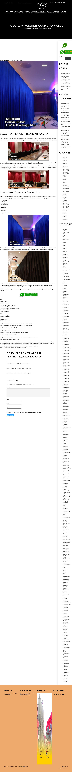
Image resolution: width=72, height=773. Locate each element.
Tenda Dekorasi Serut (67, 603)
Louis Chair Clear (66, 396)
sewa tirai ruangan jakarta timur (12, 344)
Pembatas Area (65, 508)
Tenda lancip (65, 613)
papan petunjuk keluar (66, 501)
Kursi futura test (65, 313)
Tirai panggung (65, 673)
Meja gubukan (65, 421)
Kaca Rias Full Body (66, 269)
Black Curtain (65, 249)
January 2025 (65, 185)
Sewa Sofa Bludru (66, 548)
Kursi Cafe (65, 292)
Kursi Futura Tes (65, 312)
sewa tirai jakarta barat (39, 341)
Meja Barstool (65, 409)
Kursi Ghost (65, 314)
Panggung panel (66, 498)
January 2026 (65, 167)
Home (24, 28)
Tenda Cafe (65, 600)
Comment (9, 387)
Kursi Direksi (65, 295)
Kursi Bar (64, 288)
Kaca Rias (64, 267)
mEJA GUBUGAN (66, 419)
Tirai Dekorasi (65, 666)
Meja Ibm (64, 425)
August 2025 (65, 175)
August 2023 (65, 210)
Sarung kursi (65, 524)
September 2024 (66, 191)
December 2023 (66, 204)
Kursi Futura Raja (66, 310)
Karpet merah (65, 275)
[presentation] (38, 729)
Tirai (64, 662)
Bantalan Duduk (65, 241)
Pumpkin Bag (65, 518)
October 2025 (65, 172)
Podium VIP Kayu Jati (66, 517)
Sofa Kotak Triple (66, 580)
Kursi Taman (65, 345)
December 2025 (66, 169)
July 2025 (64, 176)
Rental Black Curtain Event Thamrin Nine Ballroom (65, 146)
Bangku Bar (65, 235)
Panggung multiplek (66, 496)
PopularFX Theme (24, 766)
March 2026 (65, 164)
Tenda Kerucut (65, 610)
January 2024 (65, 203)
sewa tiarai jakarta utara (30, 341)
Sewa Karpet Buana (66, 539)
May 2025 (64, 179)
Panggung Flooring (66, 490)
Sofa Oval (65, 586)
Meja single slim (66, 461)
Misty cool (65, 487)
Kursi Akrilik (65, 285)
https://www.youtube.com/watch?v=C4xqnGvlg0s (9, 339)
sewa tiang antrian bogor (20, 341)
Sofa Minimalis (65, 585)
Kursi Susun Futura (66, 344)
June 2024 (65, 195)
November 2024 (66, 188)
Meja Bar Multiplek (66, 406)
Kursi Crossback (66, 294)
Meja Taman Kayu (66, 467)
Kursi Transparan (66, 384)
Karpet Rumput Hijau (66, 278)
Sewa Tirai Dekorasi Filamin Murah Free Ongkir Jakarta (20, 368)
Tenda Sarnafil (65, 635)
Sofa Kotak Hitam (66, 577)
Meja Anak (65, 403)
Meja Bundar (65, 412)
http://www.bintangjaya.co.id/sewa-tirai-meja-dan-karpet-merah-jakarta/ (14, 332)
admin (21, 60)
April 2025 (65, 181)
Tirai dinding (65, 669)
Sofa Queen (65, 588)
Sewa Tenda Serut (66, 560)
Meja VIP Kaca (65, 483)
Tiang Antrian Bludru (66, 647)
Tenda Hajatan (65, 607)
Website (8, 407)
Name (8, 399)
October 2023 (65, 207)
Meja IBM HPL (65, 428)
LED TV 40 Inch (65, 391)
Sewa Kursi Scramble (66, 540)
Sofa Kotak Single (66, 579)
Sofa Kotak (65, 574)
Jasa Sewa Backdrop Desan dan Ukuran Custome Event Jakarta (65, 123)
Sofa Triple (65, 592)
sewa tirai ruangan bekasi (32, 343)
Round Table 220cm (66, 523)
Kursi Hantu (65, 317)
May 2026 (64, 161)
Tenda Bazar (65, 597)
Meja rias (64, 456)
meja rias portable (66, 458)
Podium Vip (65, 515)
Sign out (64, 567)
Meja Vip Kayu (65, 484)
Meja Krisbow (65, 437)
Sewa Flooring (65, 535)
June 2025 (65, 178)
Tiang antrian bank (66, 645)
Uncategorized (65, 679)
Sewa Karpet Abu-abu (66, 538)
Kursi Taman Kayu (66, 347)
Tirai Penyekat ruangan (30, 28)
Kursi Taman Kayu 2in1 (67, 348)
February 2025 (65, 184)
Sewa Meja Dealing (66, 542)
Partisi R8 (64, 507)
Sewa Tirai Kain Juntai (66, 564)
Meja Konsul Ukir (66, 434)
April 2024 (65, 198)
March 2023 (65, 218)
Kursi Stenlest (65, 341)
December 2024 (66, 187)
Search (60, 56)
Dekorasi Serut (65, 257)
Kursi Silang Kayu (66, 338)
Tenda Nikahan (65, 614)
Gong (64, 266)
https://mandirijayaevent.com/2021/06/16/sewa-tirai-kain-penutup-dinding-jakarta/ (16, 325)
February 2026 (65, 166)
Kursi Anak (65, 286)
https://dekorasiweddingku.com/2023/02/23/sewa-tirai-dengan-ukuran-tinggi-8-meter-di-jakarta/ (19, 337)
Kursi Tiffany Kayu (66, 371)
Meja (64, 397)
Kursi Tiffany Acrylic (66, 368)
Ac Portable (65, 229)
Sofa (64, 573)
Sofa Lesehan (65, 582)
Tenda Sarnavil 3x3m (66, 639)
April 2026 (65, 163)
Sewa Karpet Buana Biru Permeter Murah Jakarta (65, 126)
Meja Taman (65, 462)
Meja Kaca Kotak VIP (66, 430)
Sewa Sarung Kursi (66, 546)
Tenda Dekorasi (66, 601)
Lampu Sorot (65, 390)
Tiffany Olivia (65, 660)
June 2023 (64, 213)
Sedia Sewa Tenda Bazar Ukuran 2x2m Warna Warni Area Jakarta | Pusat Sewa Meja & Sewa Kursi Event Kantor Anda (65, 141)
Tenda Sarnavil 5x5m (66, 641)
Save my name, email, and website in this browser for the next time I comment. (24, 412)
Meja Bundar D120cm (66, 413)
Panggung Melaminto (66, 495)
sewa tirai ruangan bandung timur (20, 343)
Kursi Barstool (65, 289)
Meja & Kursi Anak (66, 399)
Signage (64, 572)
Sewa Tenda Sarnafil (66, 558)
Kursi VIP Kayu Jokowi (66, 387)
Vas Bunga (65, 681)
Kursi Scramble (65, 337)
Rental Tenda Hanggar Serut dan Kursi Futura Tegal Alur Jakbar (65, 88)
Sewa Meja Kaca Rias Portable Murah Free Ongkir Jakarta (21, 373)
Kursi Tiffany (65, 366)
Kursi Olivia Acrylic (66, 329)
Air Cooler (64, 230)
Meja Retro (65, 455)
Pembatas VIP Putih (66, 509)
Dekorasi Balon (65, 254)
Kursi (64, 282)
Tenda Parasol (65, 617)
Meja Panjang (65, 449)
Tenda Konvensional (66, 611)
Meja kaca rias (65, 431)
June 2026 (65, 160)
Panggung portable (66, 499)
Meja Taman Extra (66, 465)
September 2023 (66, 209)
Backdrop (64, 233)
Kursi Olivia (65, 328)
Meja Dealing (65, 418)
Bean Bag (64, 245)
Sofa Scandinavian (66, 589)
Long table (65, 393)
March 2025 (65, 182)
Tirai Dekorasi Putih (66, 668)
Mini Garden (65, 486)
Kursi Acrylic (65, 283)
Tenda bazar (65, 598)
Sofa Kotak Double (66, 576)
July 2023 (64, 212)
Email (8, 403)
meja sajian (65, 459)
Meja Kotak (65, 436)
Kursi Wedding (65, 388)
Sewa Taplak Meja (66, 551)
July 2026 (64, 158)
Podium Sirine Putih (66, 511)
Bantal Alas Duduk (66, 239)
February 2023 (65, 219)
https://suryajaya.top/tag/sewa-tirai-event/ (8, 330)
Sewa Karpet (65, 536)
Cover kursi (65, 252)
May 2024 (64, 197)
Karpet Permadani (66, 276)
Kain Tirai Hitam (65, 273)
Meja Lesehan (65, 444)
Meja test (64, 481)
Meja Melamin (65, 447)
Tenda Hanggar (65, 608)
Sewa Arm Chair (66, 526)
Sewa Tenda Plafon (66, 554)
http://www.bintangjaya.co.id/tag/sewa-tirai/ (8, 334)
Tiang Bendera (65, 651)
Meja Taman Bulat (66, 464)
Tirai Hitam (65, 670)
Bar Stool (64, 242)
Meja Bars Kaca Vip (66, 408)
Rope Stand (65, 520)
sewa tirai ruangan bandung (49, 341)
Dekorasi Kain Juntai (66, 255)
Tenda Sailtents (66, 634)
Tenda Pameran (66, 616)
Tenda (64, 595)
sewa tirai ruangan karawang (23, 344)
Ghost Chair (65, 263)
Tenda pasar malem (66, 619)
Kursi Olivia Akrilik (66, 331)
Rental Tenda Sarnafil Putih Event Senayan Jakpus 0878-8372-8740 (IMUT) (65, 75)
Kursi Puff (64, 334)
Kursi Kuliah (65, 319)
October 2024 (65, 189)
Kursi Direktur (65, 297)
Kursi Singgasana (66, 340)
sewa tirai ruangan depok (42, 343)
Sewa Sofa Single (66, 549)
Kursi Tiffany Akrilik (66, 369)
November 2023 (66, 206)
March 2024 (65, 200)
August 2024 (65, 192)
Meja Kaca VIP (65, 433)
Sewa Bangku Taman (66, 527)
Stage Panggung (66, 594)
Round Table (65, 521)
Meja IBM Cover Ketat (66, 427)
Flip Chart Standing (66, 261)
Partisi (64, 505)
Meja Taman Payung (66, 480)
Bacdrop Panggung (66, 232)
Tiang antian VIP (66, 642)
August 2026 (65, 157)
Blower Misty (65, 251)
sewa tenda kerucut (66, 552)
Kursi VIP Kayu (65, 385)
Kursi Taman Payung (66, 365)
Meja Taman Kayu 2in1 (67, 468)
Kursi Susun (65, 343)
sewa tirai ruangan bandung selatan (7, 343)
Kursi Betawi (65, 291)
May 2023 (64, 215)
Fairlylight (64, 258)
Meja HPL (64, 422)
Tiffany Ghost (65, 659)
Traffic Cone (65, 678)
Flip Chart (64, 260)
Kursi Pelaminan (66, 332)
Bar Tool (64, 244)
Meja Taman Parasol (66, 478)
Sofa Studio (65, 591)
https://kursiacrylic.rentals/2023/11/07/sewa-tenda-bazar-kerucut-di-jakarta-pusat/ (16, 323)
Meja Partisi (65, 450)
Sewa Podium (65, 545)
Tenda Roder (65, 626)
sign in (64, 566)
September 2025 (66, 173)
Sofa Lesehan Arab (66, 583)
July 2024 (64, 194)
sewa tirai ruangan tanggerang (35, 344)
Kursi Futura (65, 298)
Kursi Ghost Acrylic (66, 316)
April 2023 (64, 216)
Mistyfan (64, 489)
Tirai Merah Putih (66, 672)
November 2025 (66, 170)
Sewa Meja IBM (65, 543)
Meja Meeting (65, 446)
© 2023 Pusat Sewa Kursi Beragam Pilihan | (12, 766)
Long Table (65, 394)
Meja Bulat (65, 410)
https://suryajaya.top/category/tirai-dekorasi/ (8, 327)
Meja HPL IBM (65, 424)
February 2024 (65, 201)
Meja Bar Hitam (65, 405)
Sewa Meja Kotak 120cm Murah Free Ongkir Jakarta (20, 363)
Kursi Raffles (65, 335)
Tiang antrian (65, 644)
